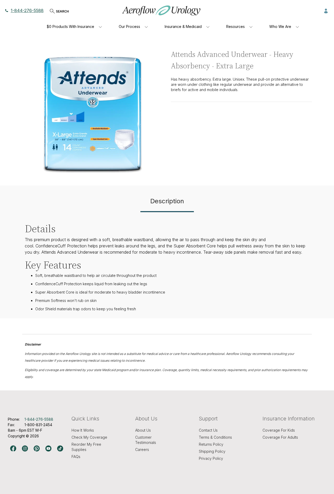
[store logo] (161, 10)
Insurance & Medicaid (183, 26)
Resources (235, 26)
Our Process (129, 26)
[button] (326, 10)
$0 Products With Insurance (70, 26)
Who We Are (280, 26)
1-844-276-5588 (27, 10)
